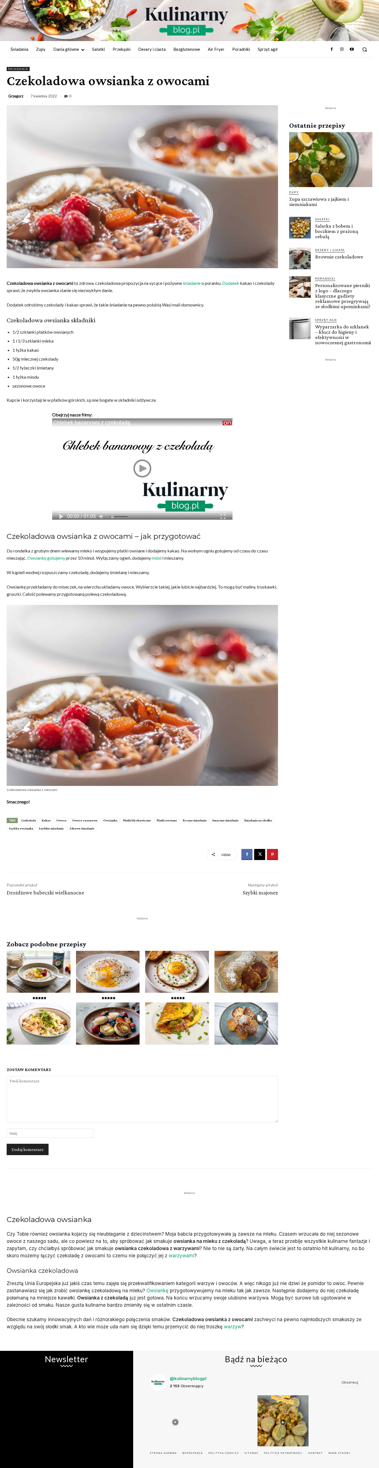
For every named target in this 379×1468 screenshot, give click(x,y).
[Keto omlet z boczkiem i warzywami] (177, 1023)
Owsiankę (157, 1290)
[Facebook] (332, 49)
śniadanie (192, 283)
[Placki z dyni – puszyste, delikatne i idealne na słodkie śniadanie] (246, 972)
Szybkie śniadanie (51, 828)
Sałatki (322, 219)
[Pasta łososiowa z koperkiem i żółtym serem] (38, 1023)
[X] (259, 854)
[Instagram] (342, 49)
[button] (364, 49)
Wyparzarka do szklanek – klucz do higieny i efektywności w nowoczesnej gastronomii (343, 334)
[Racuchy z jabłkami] (246, 1023)
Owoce (61, 820)
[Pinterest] (272, 854)
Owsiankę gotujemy (46, 557)
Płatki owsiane (166, 820)
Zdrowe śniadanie (81, 828)
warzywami (181, 1255)
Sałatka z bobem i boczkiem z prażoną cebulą (336, 231)
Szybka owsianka (21, 828)
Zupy (294, 192)
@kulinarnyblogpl (188, 1378)
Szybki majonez (260, 892)
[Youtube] (352, 49)
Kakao (46, 820)
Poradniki (325, 278)
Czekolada (28, 820)
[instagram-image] (175, 1420)
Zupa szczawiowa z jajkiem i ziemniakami (319, 201)
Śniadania (18, 69)
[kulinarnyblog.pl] (187, 21)
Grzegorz (15, 96)
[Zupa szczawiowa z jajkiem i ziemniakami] (330, 159)
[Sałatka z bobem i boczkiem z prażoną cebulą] (300, 227)
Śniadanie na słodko (258, 820)
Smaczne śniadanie (225, 820)
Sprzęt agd (326, 319)
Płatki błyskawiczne (137, 820)
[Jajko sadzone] (177, 972)
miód (156, 557)
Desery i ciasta (330, 250)
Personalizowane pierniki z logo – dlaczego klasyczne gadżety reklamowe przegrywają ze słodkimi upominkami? (342, 295)
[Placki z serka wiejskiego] (108, 1023)
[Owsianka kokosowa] (38, 972)
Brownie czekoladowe (339, 257)
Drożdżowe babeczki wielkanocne (45, 892)
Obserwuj (350, 1382)
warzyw (232, 1326)
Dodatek (230, 283)
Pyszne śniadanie (195, 820)
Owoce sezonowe (85, 820)
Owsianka (110, 820)
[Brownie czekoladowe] (300, 258)
